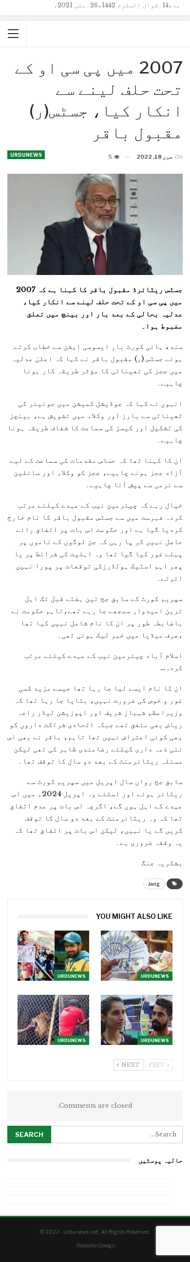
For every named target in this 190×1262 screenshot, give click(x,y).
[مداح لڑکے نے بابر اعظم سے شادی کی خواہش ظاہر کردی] (53, 956)
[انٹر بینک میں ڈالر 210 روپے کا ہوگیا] (136, 956)
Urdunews (26, 155)
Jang (154, 884)
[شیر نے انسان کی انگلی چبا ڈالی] (53, 1020)
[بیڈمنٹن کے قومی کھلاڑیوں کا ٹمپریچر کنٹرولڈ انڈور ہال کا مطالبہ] (136, 1020)
